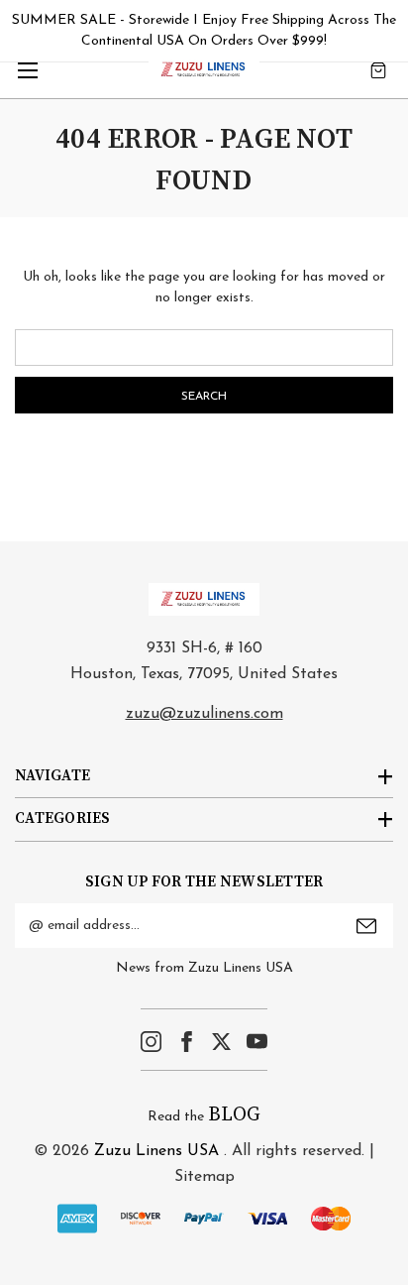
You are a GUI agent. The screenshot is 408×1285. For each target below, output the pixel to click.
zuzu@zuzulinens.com (204, 714)
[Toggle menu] (27, 70)
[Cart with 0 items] (378, 70)
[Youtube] (257, 1041)
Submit (366, 926)
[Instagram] (151, 1041)
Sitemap (204, 1177)
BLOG (234, 1115)
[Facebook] (186, 1041)
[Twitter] (221, 1041)
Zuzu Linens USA (156, 1151)
